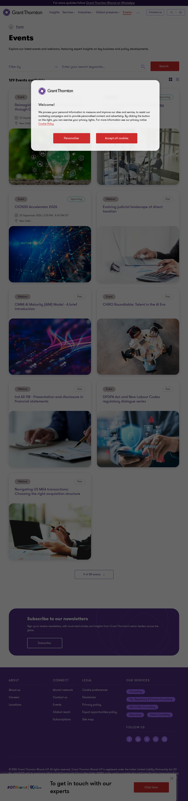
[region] (95, 115)
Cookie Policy (46, 124)
